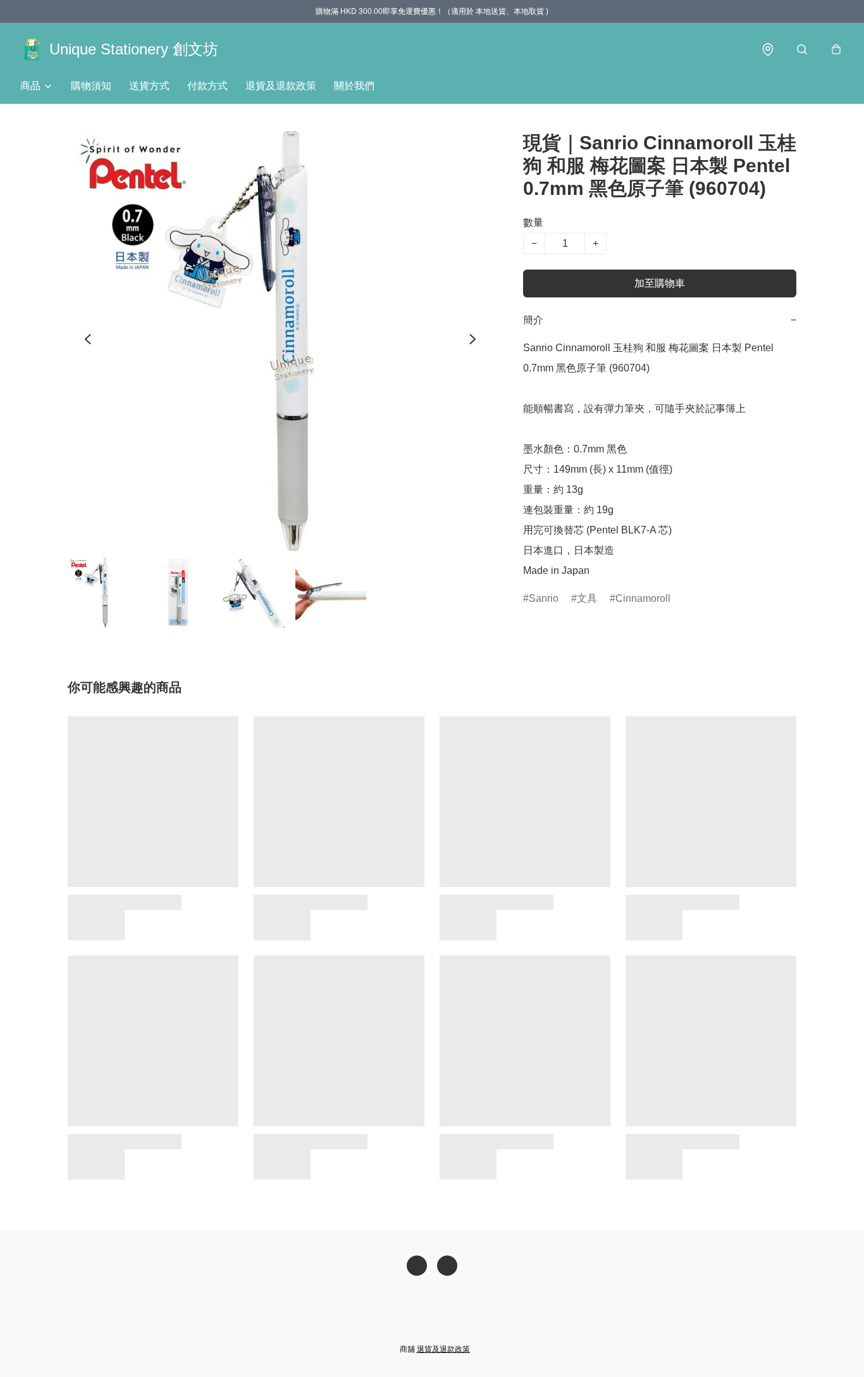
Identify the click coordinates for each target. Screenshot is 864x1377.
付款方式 (207, 85)
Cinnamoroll (642, 598)
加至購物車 (659, 283)
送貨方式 (149, 85)
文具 (587, 598)
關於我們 (354, 85)
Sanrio (544, 598)
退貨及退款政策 (280, 85)
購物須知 (91, 85)
